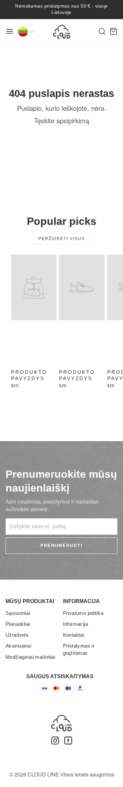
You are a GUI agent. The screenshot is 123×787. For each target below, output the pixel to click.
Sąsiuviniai (18, 613)
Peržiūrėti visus (61, 238)
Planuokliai (18, 624)
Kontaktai (73, 635)
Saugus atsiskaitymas (59, 676)
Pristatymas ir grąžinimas (79, 649)
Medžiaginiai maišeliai (30, 657)
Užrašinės (17, 635)
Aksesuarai (18, 646)
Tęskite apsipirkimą (61, 120)
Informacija (75, 624)
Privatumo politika (83, 613)
